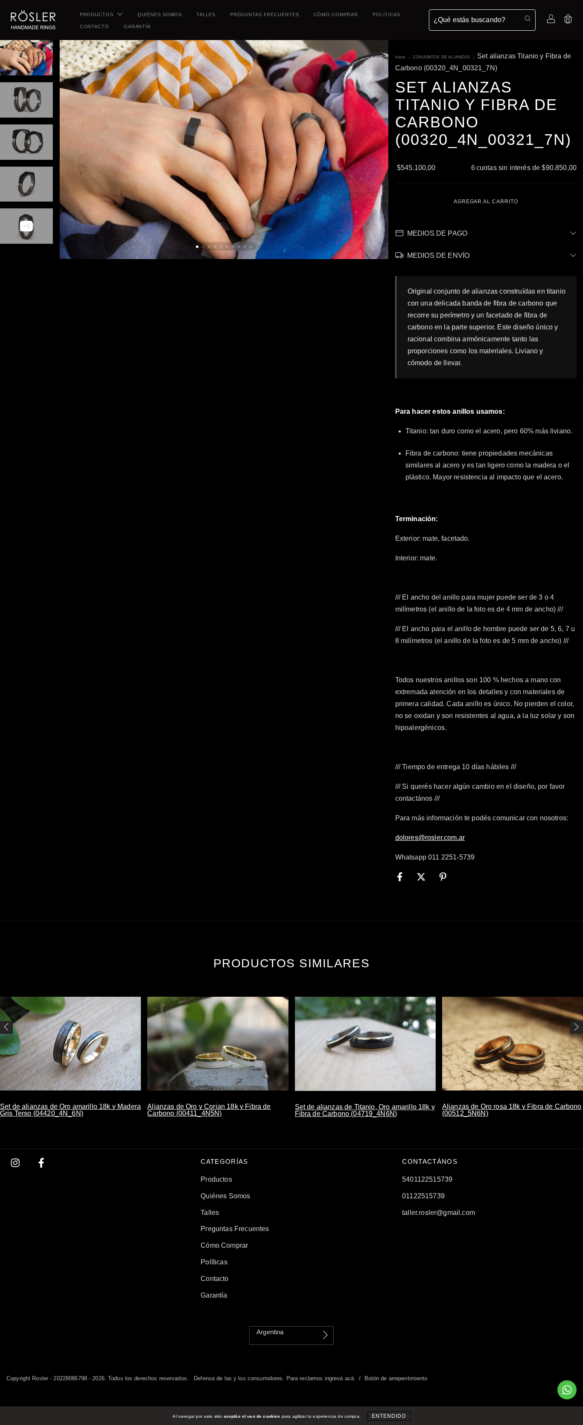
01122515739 (423, 1196)
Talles (205, 14)
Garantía (137, 26)
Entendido (389, 1416)
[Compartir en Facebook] (400, 876)
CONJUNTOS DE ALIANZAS (441, 57)
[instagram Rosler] (16, 1163)
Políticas (386, 14)
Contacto (94, 26)
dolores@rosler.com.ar (430, 837)
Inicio (400, 57)
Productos (97, 14)
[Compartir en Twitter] (422, 876)
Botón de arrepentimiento (396, 1378)
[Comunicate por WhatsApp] (567, 1389)
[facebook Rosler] (41, 1163)
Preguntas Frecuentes (264, 14)
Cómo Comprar (336, 14)
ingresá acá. (340, 1378)
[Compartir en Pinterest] (442, 876)
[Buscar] (527, 18)
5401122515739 (427, 1179)
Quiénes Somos (159, 14)
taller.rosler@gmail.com (438, 1212)
